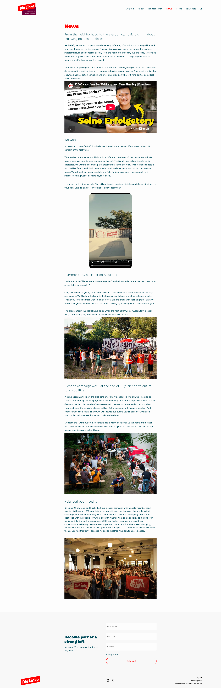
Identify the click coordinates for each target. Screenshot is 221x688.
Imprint (199, 678)
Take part (131, 661)
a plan (73, 161)
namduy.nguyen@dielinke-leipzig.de (188, 683)
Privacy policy (112, 654)
